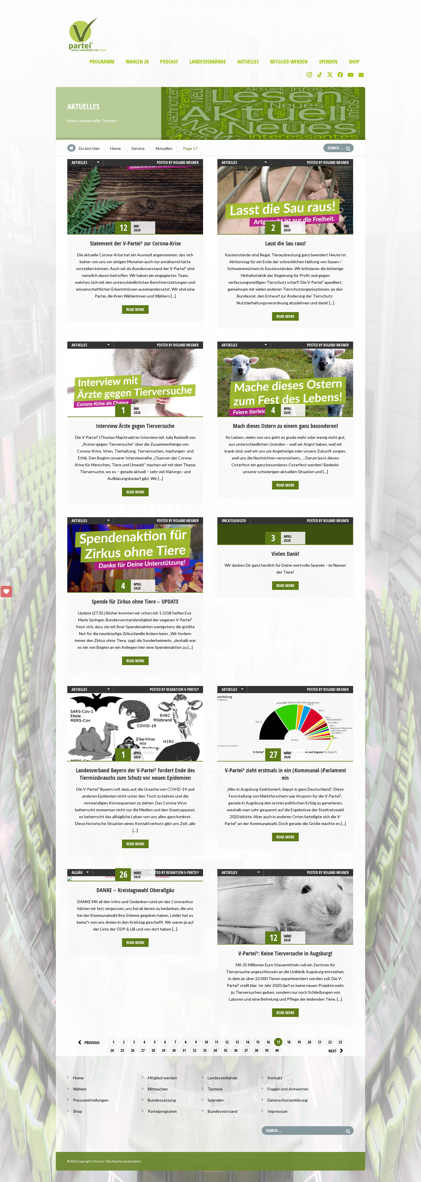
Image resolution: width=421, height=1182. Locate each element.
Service (138, 148)
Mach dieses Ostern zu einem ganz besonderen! (285, 426)
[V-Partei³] (85, 50)
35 (225, 1050)
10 (206, 1042)
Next (332, 1051)
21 (319, 1042)
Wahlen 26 (137, 61)
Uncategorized (234, 520)
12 (227, 1042)
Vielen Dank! (285, 554)
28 (153, 1050)
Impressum (277, 1111)
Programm (102, 61)
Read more (135, 309)
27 (143, 1050)
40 (277, 1050)
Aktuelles (248, 61)
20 (309, 1042)
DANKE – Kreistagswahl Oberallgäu (135, 890)
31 (184, 1050)
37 (246, 1050)
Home (115, 148)
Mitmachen (158, 1088)
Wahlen (79, 1088)
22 (330, 1042)
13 (237, 1042)
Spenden (328, 61)
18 (288, 1042)
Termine (215, 1088)
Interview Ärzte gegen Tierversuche (135, 426)
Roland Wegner (186, 162)
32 (194, 1050)
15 (257, 1042)
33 (204, 1050)
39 (266, 1050)
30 (174, 1050)
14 (247, 1042)
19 (299, 1042)
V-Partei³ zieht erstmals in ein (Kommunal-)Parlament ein (285, 774)
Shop (354, 61)
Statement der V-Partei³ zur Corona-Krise (135, 243)
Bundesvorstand (222, 1111)
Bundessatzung (162, 1100)
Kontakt (274, 1077)
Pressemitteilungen (91, 1100)
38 (256, 1050)
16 (268, 1042)
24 (112, 1050)
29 (163, 1050)
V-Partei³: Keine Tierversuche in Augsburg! (285, 953)
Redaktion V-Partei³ (182, 689)
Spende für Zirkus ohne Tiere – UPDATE (135, 601)
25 (122, 1050)
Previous (92, 1042)
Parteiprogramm (162, 1111)
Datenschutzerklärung (287, 1100)
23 (340, 1042)
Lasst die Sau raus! (285, 243)
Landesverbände (208, 61)
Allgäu (77, 872)
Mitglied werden (289, 61)
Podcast (169, 61)
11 (216, 1042)
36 (235, 1050)
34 (215, 1050)
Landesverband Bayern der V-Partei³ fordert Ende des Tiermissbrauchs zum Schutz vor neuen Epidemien (135, 774)
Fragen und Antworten (287, 1088)
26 (132, 1050)
